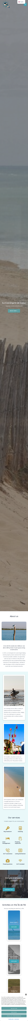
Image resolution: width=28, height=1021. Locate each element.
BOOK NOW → (14, 310)
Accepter (14, 1008)
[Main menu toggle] (25, 4)
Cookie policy (11, 1019)
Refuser (14, 1012)
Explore (14, 927)
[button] (26, 994)
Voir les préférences (14, 1016)
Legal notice (16, 1019)
